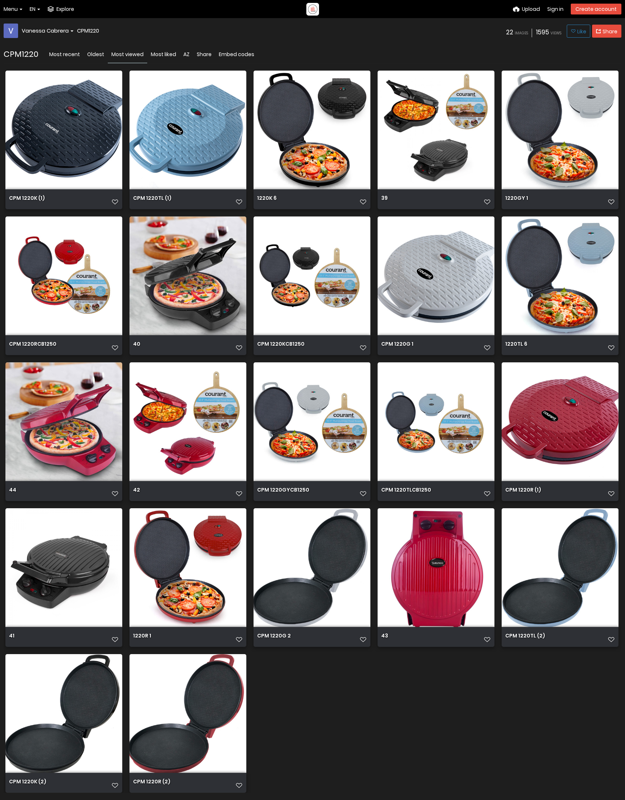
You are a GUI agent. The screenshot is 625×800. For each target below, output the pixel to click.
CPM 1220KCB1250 (281, 344)
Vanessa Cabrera (45, 30)
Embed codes (236, 54)
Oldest (95, 54)
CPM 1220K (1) (27, 198)
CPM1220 (88, 30)
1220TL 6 (516, 344)
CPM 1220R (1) (523, 490)
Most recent (64, 54)
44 (12, 490)
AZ (186, 54)
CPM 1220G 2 (274, 636)
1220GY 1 (516, 198)
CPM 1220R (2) (151, 782)
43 (384, 636)
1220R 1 (142, 636)
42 (136, 490)
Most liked (163, 54)
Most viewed (127, 54)
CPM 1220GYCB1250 (283, 490)
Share (204, 54)
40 (136, 344)
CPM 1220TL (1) (152, 198)
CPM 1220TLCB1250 (406, 490)
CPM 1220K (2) (27, 782)
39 (384, 198)
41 (11, 636)
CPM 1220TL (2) (525, 636)
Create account (596, 9)
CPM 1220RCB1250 (32, 344)
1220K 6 (267, 198)
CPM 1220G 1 (397, 344)
